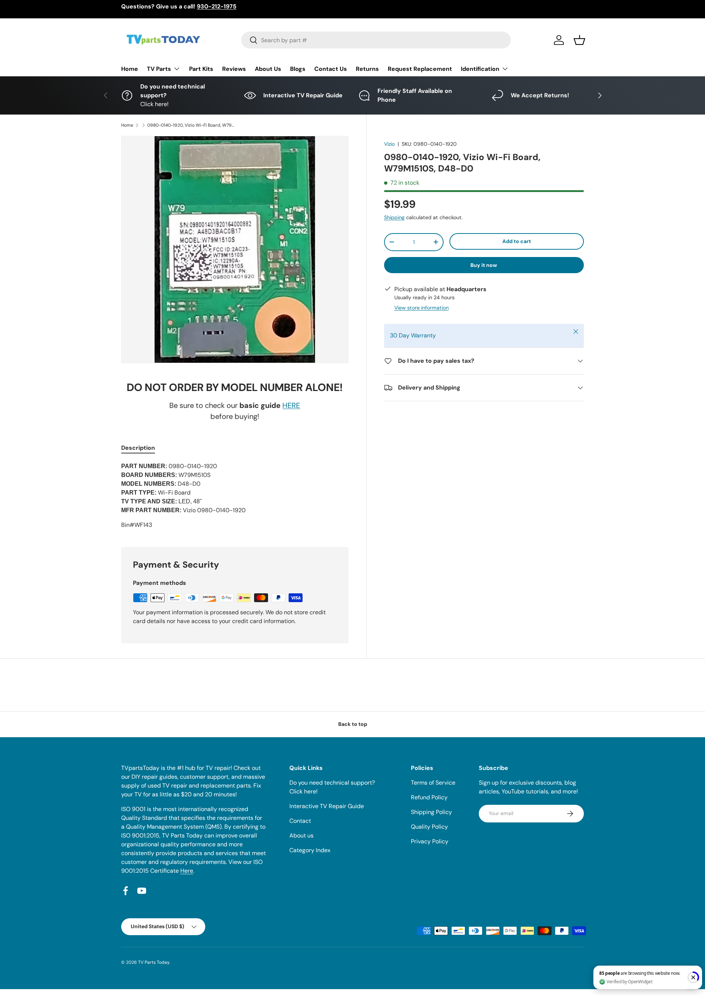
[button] (579, 40)
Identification (480, 69)
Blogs (298, 69)
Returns (367, 69)
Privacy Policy (429, 841)
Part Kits (201, 69)
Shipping (394, 217)
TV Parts (159, 69)
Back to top (352, 724)
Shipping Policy (431, 812)
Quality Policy (429, 827)
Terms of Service (433, 782)
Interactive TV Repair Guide (326, 806)
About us (301, 835)
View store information (421, 307)
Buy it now (483, 265)
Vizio (389, 144)
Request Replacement (420, 69)
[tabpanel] (234, 495)
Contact (300, 821)
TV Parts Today (153, 962)
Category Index (309, 850)
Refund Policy (429, 797)
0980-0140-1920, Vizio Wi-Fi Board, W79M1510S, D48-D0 (191, 125)
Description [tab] (138, 448)
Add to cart (516, 241)
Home (129, 69)
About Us (268, 69)
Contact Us (330, 69)
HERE (291, 405)
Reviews (234, 69)
